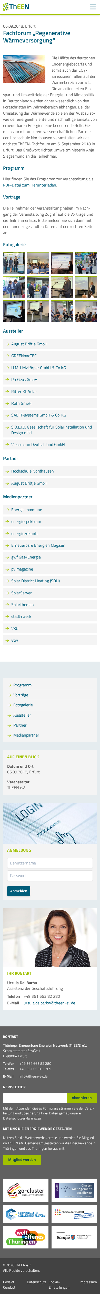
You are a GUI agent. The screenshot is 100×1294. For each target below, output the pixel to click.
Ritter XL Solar (24, 391)
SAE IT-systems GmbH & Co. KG (38, 415)
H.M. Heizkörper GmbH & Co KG (38, 367)
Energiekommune (26, 509)
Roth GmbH (21, 403)
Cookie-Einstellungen (59, 1284)
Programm (22, 685)
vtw (14, 640)
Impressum (88, 1282)
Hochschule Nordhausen (32, 471)
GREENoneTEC (24, 355)
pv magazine (22, 569)
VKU (14, 628)
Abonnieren (82, 1097)
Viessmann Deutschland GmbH (38, 444)
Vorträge (20, 695)
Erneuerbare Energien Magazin (38, 545)
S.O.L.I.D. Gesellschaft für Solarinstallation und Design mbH (51, 430)
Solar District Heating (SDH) (35, 581)
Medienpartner (26, 735)
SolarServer (21, 593)
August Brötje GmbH (29, 344)
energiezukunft (24, 533)
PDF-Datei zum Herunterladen (29, 185)
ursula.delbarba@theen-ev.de (49, 1003)
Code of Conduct (9, 1284)
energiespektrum (26, 521)
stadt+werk (21, 616)
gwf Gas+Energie (26, 557)
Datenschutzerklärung (20, 1118)
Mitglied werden (22, 1159)
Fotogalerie (23, 705)
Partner (20, 725)
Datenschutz (36, 1282)
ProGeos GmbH (24, 379)
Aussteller (22, 715)
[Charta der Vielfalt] (74, 1214)
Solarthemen (22, 604)
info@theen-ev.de (33, 1076)
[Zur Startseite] (16, 7)
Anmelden (18, 891)
